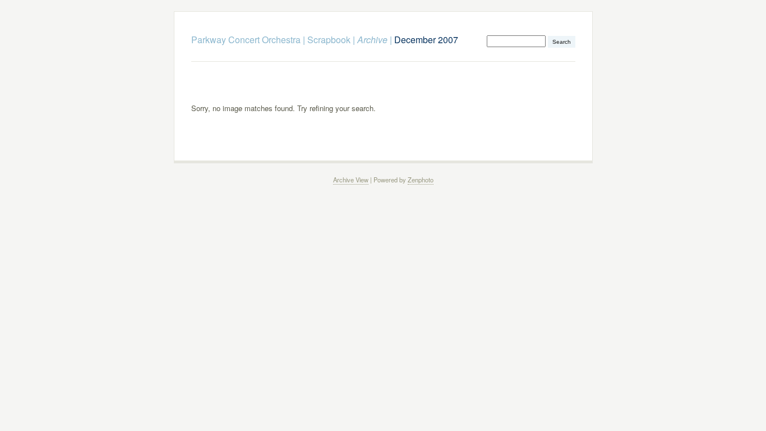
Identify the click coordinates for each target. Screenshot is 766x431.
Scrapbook (328, 39)
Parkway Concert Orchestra (246, 39)
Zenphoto (420, 179)
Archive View (350, 179)
